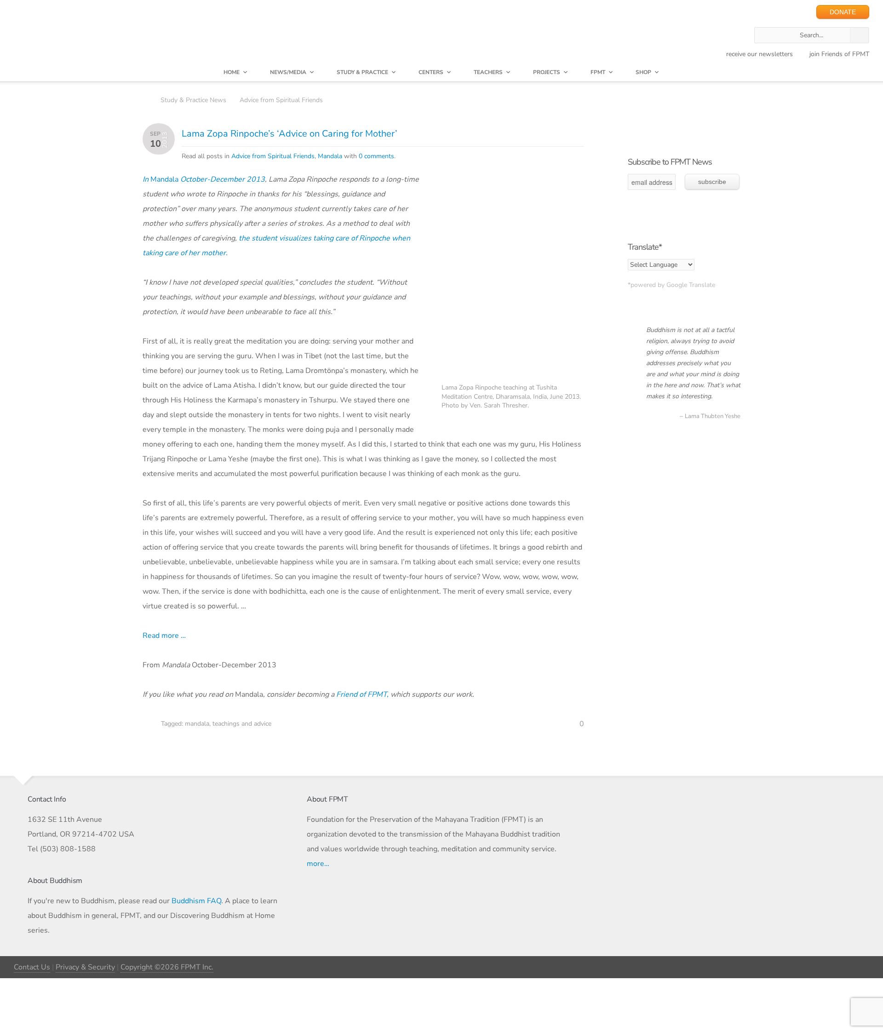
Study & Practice (362, 72)
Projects (546, 72)
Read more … (164, 636)
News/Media (288, 72)
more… (318, 864)
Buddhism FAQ (196, 901)
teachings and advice (241, 723)
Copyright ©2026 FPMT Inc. (166, 967)
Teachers (488, 72)
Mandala (330, 156)
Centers (431, 72)
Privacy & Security (85, 967)
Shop (643, 72)
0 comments (376, 156)
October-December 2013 (222, 179)
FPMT (598, 72)
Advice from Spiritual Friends (281, 100)
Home (232, 72)
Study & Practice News (193, 100)
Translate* (645, 246)
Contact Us (32, 967)
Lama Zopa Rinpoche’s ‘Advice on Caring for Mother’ (289, 133)
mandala (197, 723)
